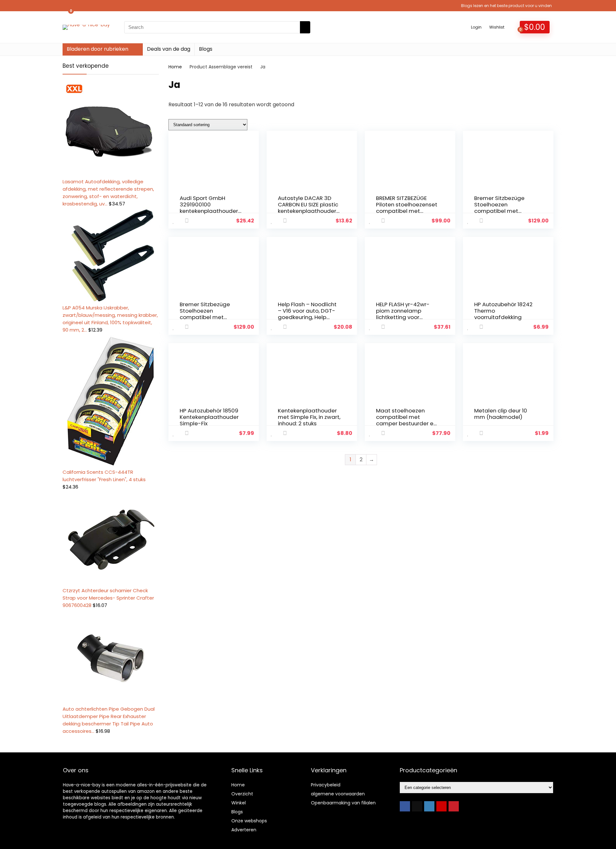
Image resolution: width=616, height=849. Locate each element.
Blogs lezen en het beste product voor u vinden (506, 5)
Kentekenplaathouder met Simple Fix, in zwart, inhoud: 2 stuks (309, 417)
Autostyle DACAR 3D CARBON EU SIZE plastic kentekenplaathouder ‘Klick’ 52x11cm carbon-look (308, 211)
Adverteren (243, 830)
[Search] (305, 27)
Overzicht (242, 794)
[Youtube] (441, 806)
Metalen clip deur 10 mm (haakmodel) (500, 414)
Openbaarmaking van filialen (343, 803)
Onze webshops (249, 821)
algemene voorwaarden (338, 794)
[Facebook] (405, 806)
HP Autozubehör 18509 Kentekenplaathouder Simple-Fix (209, 417)
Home (175, 67)
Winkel (238, 803)
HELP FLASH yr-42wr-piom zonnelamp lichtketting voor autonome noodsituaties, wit (403, 317)
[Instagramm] (429, 806)
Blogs (205, 49)
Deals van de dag (168, 49)
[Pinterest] (454, 806)
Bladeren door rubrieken (97, 49)
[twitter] (417, 806)
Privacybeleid (325, 785)
